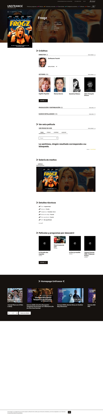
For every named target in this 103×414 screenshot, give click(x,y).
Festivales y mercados (51, 6)
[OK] (69, 412)
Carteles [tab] (40, 164)
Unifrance (82, 6)
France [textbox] (41, 138)
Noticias (41, 6)
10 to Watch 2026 (78, 1)
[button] (93, 170)
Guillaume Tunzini (57, 22)
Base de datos (61, 6)
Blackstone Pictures (58, 24)
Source (88, 149)
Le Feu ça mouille (74, 252)
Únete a (89, 6)
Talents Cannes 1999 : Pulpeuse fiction (89, 254)
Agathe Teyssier (44, 94)
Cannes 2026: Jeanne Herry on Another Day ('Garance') (51, 305)
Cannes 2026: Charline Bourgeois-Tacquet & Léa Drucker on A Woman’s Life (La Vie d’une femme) (21, 306)
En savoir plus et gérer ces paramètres (15, 412)
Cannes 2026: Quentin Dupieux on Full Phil (81, 305)
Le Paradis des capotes (43, 253)
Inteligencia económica (72, 6)
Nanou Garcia (58, 94)
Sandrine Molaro (74, 94)
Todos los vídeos (24, 313)
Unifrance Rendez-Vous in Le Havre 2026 (65, 1)
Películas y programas (32, 6)
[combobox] (48, 138)
